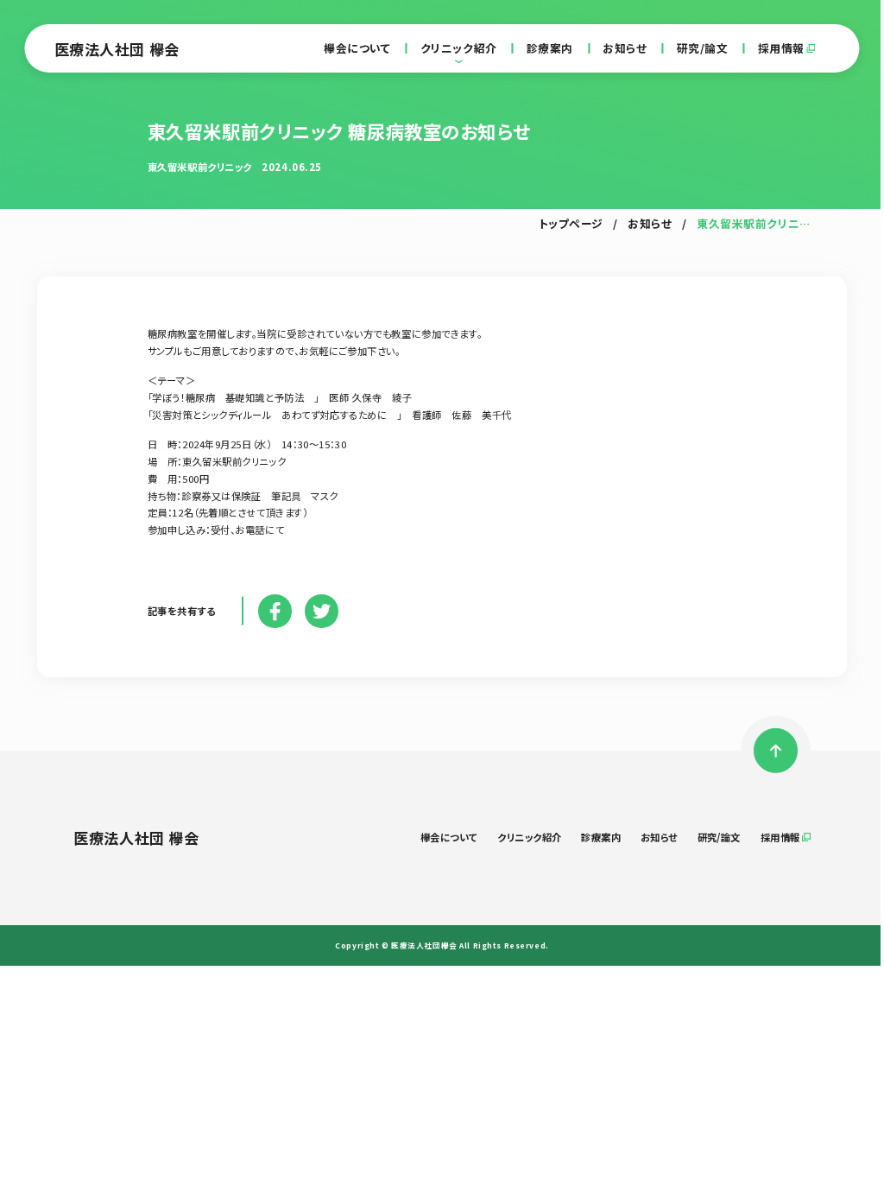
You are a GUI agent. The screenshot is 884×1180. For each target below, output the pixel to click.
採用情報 (781, 48)
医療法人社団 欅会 (117, 48)
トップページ (571, 224)
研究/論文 (703, 48)
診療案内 (550, 48)
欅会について (357, 48)
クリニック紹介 (458, 48)
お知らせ (625, 48)
